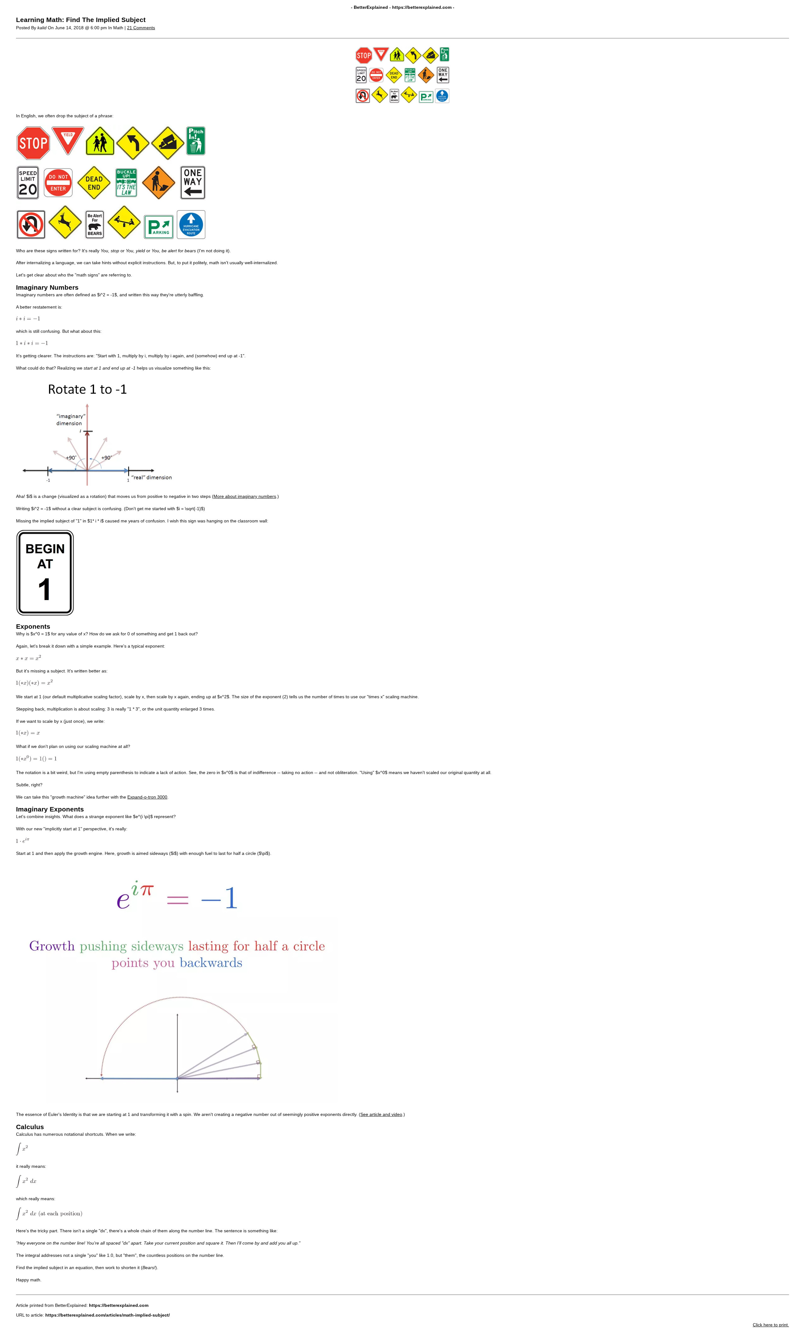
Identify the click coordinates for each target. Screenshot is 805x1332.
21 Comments (141, 27)
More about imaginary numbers (245, 496)
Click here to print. (771, 1324)
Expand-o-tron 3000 (147, 797)
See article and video (381, 1114)
